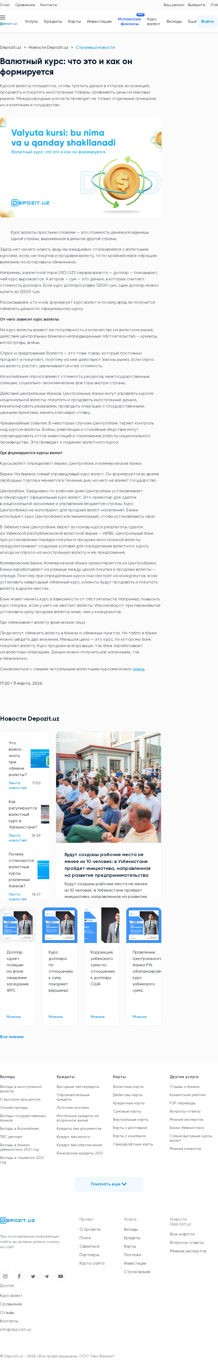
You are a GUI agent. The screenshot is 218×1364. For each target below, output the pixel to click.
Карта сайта (91, 1263)
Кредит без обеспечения (79, 1145)
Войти (207, 22)
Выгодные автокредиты (78, 1087)
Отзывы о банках (185, 1087)
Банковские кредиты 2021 (80, 1153)
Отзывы (7, 1313)
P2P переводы (183, 1103)
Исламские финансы (129, 21)
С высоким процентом (20, 1099)
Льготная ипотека (73, 1108)
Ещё (192, 22)
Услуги (31, 22)
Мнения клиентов (185, 1149)
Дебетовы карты (127, 1095)
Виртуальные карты (130, 1120)
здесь (139, 669)
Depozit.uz (10, 48)
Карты (74, 22)
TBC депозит (11, 1137)
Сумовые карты (127, 1111)
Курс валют (153, 21)
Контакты (48, 5)
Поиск (85, 1238)
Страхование (137, 1272)
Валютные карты (128, 1087)
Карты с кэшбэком (129, 1136)
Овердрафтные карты (133, 1144)
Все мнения (12, 1037)
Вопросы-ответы (185, 1111)
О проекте (90, 1230)
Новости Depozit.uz (48, 48)
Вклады (174, 22)
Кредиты (53, 22)
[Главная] (8, 26)
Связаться (89, 1246)
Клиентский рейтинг (188, 1095)
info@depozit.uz (15, 1330)
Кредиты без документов (79, 1129)
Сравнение (25, 5)
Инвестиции (99, 22)
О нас (5, 5)
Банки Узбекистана (187, 1128)
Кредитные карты (129, 1103)
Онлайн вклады (14, 1108)
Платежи (132, 1255)
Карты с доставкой (130, 1128)
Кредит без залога (73, 1137)
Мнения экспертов (186, 1120)
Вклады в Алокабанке (19, 1129)
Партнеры (89, 1255)
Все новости (182, 1234)
